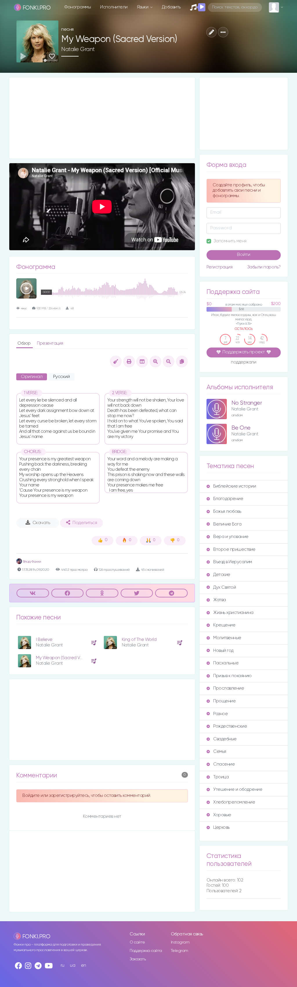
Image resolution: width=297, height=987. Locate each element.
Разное (220, 714)
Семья (219, 751)
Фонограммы (77, 7)
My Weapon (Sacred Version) (64, 658)
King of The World (139, 639)
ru (62, 965)
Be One (241, 428)
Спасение (224, 764)
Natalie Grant (78, 49)
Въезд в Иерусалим (232, 562)
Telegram (179, 951)
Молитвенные (227, 638)
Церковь (221, 827)
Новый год (223, 650)
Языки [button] (143, 7)
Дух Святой (224, 587)
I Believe (44, 639)
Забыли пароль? (264, 267)
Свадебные (225, 739)
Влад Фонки (31, 562)
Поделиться (85, 523)
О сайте (137, 942)
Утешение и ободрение (237, 789)
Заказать (138, 959)
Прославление (228, 688)
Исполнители (114, 7)
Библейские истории (234, 486)
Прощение (224, 701)
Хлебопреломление (234, 802)
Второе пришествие (234, 549)
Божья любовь (227, 511)
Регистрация (220, 267)
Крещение (224, 625)
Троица (221, 777)
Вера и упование (231, 537)
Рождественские (230, 726)
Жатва (219, 600)
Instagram (180, 942)
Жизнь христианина (233, 612)
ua (72, 965)
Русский (61, 377)
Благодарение (228, 499)
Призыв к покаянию (232, 676)
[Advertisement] (102, 118)
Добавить (171, 7)
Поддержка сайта (146, 951)
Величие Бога (227, 524)
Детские (221, 574)
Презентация (50, 343)
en (83, 965)
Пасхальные (225, 663)
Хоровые (222, 815)
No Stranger (246, 403)
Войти (243, 254)
